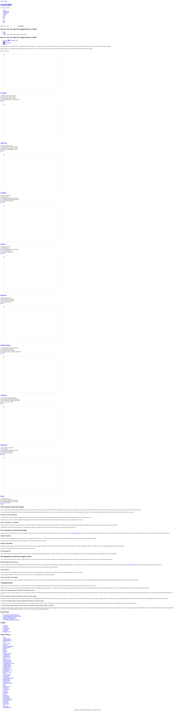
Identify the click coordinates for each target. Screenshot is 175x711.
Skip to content (4, 1)
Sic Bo (4, 694)
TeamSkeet (4, 395)
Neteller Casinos (6, 680)
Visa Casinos (6, 703)
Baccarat (5, 644)
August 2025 (6, 629)
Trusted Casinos (6, 700)
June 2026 (5, 626)
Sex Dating (5, 692)
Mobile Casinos (6, 679)
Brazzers (3, 244)
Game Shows (6, 668)
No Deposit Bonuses (7, 682)
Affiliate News (6, 641)
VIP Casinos (6, 702)
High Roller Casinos (7, 669)
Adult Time (4, 143)
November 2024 (6, 631)
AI (3, 18)
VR (4, 17)
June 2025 (5, 630)
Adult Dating (6, 12)
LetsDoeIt (3, 193)
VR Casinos (6, 706)
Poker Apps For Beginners (9, 618)
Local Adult (6, 4)
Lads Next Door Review (75, 533)
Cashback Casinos (7, 653)
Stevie (5, 41)
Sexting (5, 13)
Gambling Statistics (7, 667)
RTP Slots (5, 687)
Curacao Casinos (7, 659)
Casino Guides (6, 654)
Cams (4, 15)
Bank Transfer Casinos (8, 646)
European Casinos (7, 662)
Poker (4, 684)
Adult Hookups (6, 638)
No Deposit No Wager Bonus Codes (11, 614)
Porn (4, 16)
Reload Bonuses (6, 686)
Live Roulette (6, 676)
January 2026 (6, 628)
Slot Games (5, 695)
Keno (4, 673)
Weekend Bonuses (7, 707)
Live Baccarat (6, 675)
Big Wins (5, 648)
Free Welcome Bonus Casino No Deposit (12, 616)
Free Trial (3, 202)
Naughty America (5, 345)
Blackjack (5, 651)
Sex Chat (5, 691)
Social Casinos (6, 697)
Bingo (4, 649)
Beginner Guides (7, 647)
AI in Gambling (6, 643)
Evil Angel (3, 93)
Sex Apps (5, 690)
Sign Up (2, 100)
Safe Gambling (6, 689)
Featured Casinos (7, 664)
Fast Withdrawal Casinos (8, 663)
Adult (4, 637)
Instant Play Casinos (7, 671)
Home (4, 10)
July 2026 (5, 625)
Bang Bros (3, 295)
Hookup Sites (6, 11)
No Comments (7, 42)
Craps (4, 658)
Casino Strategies (7, 657)
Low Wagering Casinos (8, 678)
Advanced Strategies (7, 640)
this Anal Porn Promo (132, 564)
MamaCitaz (4, 445)
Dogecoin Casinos (7, 660)
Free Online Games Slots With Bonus (11, 619)
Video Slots (5, 701)
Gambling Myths (7, 665)
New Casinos (6, 681)
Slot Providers (6, 696)
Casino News (6, 655)
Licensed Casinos (7, 674)
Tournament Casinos (7, 698)
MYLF (2, 496)
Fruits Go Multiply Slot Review (10, 617)
